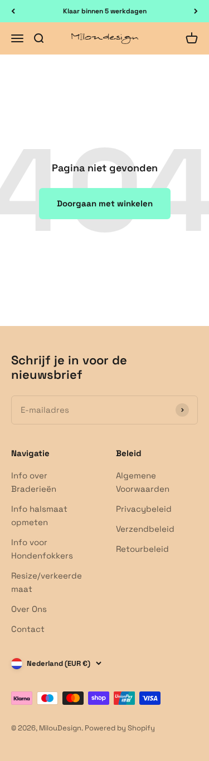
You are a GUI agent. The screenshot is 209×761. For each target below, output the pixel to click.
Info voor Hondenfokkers (42, 549)
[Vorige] (13, 11)
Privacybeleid (144, 508)
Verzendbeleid (145, 528)
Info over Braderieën (33, 482)
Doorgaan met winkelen (105, 203)
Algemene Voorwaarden (142, 482)
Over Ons (29, 609)
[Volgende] (196, 11)
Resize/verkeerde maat (46, 582)
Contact (28, 629)
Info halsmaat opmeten (39, 515)
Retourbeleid (142, 548)
